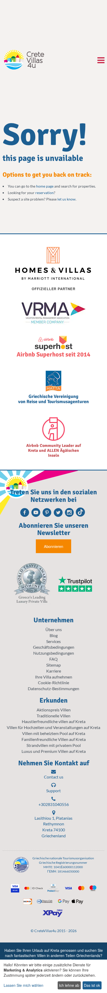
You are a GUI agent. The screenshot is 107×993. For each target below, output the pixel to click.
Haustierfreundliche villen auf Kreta (53, 721)
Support (53, 790)
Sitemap (53, 664)
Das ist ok (92, 985)
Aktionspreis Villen (54, 709)
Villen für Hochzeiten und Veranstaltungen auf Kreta (53, 727)
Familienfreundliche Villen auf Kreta (54, 739)
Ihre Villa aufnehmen (53, 676)
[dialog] (53, 976)
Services (53, 641)
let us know (66, 199)
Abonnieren (53, 546)
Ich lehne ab (69, 985)
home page (45, 186)
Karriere (53, 670)
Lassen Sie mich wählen (23, 985)
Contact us (53, 776)
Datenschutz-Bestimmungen (53, 688)
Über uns (53, 629)
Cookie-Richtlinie (53, 682)
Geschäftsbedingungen (53, 647)
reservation (44, 192)
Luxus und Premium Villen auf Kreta (54, 751)
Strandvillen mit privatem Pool (53, 745)
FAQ (53, 658)
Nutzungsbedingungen (53, 653)
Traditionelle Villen (53, 715)
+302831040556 (53, 804)
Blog (54, 635)
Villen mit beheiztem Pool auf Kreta (53, 733)
